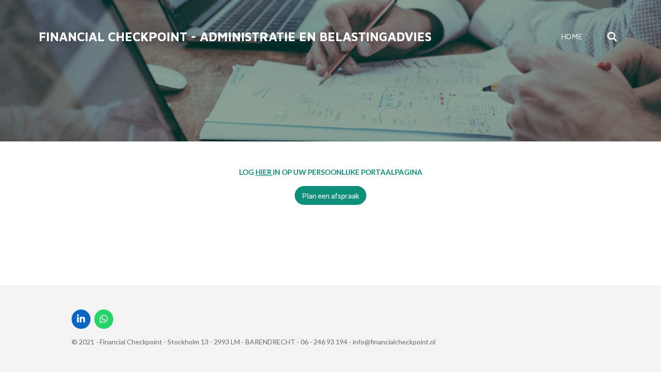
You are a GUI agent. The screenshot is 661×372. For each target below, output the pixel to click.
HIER (264, 172)
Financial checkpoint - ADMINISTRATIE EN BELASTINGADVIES (235, 36)
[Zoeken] (612, 36)
